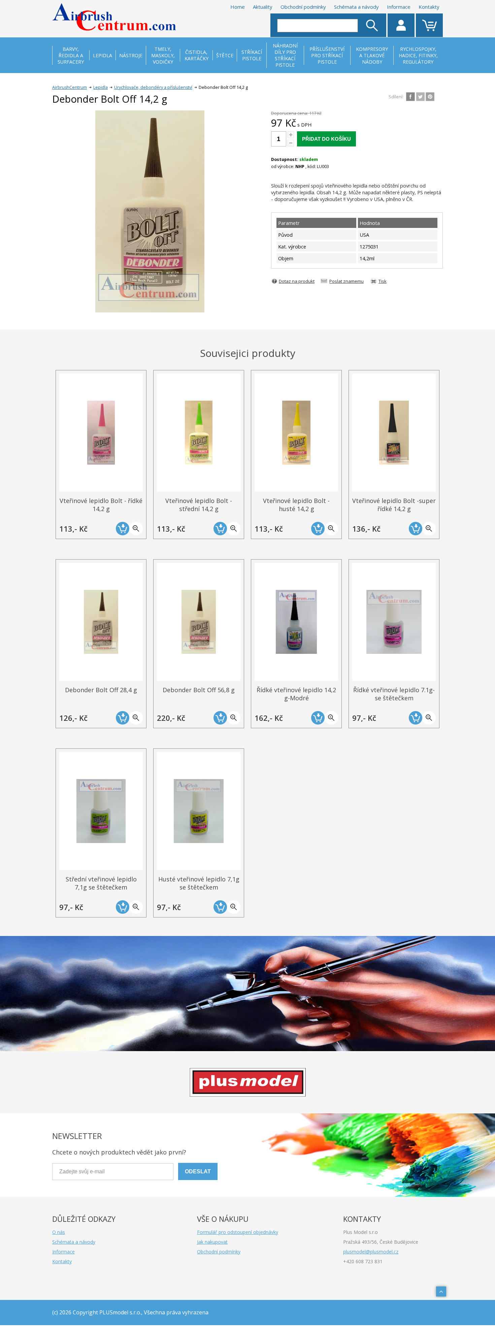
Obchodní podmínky (303, 6)
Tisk (382, 281)
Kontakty (429, 6)
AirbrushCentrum (69, 87)
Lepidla (100, 87)
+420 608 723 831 (363, 1261)
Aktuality (262, 6)
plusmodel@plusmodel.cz (370, 1251)
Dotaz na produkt (297, 281)
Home (237, 6)
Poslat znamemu (346, 281)
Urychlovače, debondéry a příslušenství (153, 87)
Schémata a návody (356, 6)
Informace (398, 6)
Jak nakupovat (212, 1242)
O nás (58, 1232)
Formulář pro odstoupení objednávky (237, 1232)
